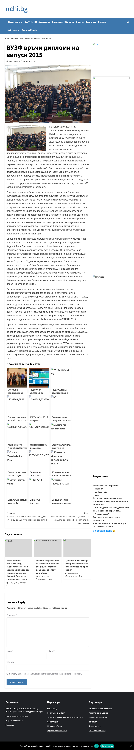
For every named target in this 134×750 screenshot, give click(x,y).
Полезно (102, 22)
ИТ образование (42, 22)
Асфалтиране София (98, 713)
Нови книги (90, 22)
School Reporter (14, 61)
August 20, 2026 (21, 583)
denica (11, 583)
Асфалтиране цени (14, 720)
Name (10, 651)
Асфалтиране (53, 722)
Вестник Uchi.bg (29, 30)
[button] (128, 22)
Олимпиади (57, 22)
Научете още (107, 746)
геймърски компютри (98, 717)
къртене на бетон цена (57, 730)
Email (52, 651)
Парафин (9, 725)
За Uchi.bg (12, 30)
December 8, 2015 (29, 61)
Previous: (27, 516)
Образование (13, 22)
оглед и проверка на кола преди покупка (65, 717)
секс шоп (93, 722)
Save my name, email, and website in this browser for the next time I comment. (45, 673)
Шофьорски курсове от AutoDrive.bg (21, 708)
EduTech (29, 22)
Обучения (69, 22)
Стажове (80, 22)
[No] (130, 746)
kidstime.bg (52, 708)
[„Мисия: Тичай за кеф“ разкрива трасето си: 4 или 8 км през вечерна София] (77, 548)
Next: (70, 518)
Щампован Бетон (54, 726)
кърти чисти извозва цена (16, 716)
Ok (96, 746)
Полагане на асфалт (56, 713)
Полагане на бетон (97, 730)
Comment (12, 615)
